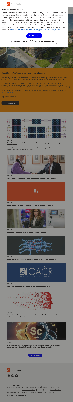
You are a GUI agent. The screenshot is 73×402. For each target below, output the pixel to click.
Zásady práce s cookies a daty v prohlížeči (49, 30)
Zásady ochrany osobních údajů (20, 30)
